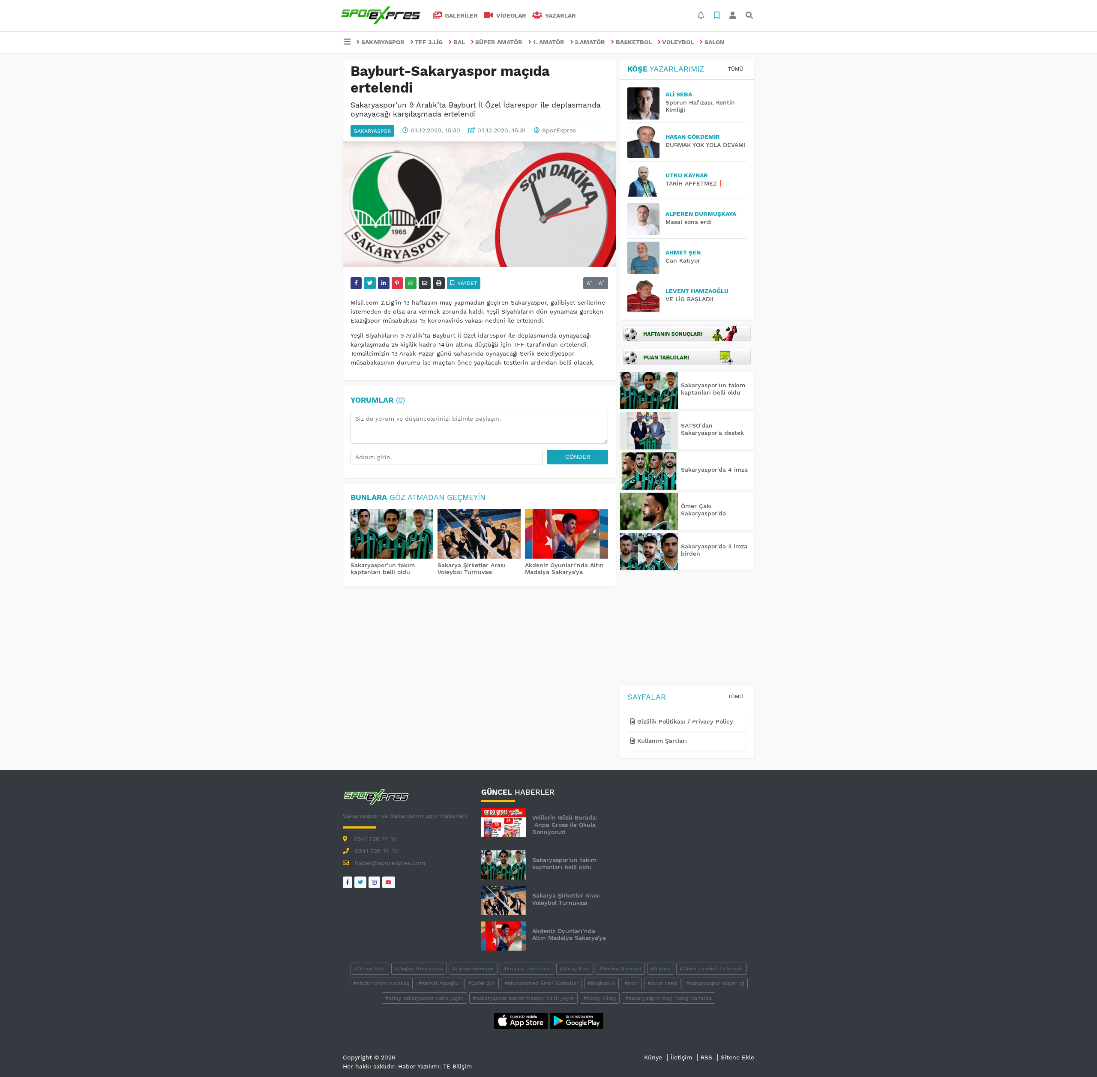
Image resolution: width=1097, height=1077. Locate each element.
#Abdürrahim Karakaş (381, 983)
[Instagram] (374, 882)
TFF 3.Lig (429, 42)
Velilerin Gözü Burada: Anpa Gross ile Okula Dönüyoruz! (564, 824)
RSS (706, 1057)
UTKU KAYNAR (686, 175)
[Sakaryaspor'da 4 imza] (649, 471)
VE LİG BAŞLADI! (689, 299)
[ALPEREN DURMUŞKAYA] (646, 219)
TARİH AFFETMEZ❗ (694, 183)
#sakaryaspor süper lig (715, 983)
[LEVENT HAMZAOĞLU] (646, 296)
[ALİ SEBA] (646, 103)
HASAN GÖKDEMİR (692, 136)
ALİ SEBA (678, 94)
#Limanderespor (473, 969)
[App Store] (522, 1020)
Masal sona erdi (688, 221)
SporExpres (559, 130)
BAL (459, 42)
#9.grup (660, 969)
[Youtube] (388, 882)
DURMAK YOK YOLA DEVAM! (705, 144)
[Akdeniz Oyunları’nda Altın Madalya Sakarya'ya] (566, 534)
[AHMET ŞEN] (646, 258)
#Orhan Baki (370, 969)
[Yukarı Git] (1074, 1055)
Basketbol (634, 42)
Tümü (735, 69)
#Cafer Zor (481, 983)
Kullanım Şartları (661, 740)
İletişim (681, 1057)
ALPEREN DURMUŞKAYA (700, 213)
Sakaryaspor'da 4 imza (714, 469)
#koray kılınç (599, 998)
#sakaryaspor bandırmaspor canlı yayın (523, 998)
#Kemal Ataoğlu (438, 983)
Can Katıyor (682, 260)
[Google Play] (576, 1020)
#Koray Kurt (575, 969)
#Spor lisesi (662, 983)
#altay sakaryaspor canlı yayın (424, 998)
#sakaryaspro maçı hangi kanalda (668, 998)
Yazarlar (559, 15)
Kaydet (466, 283)
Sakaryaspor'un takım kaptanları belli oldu (383, 569)
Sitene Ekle (737, 1057)
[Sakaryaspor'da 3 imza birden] (649, 551)
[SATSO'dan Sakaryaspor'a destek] (649, 430)
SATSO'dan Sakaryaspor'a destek (712, 429)
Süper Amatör (498, 42)
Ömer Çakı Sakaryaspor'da (703, 510)
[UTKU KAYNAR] (646, 181)
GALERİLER (460, 15)
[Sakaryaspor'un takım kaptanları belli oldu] (392, 534)
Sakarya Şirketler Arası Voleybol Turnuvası (471, 569)
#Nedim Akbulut (620, 969)
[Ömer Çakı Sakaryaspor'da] (649, 511)
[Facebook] (347, 882)
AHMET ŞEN (683, 252)
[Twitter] (360, 882)
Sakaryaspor (383, 42)
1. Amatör (548, 42)
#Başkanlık (601, 983)
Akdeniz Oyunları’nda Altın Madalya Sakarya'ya (564, 569)
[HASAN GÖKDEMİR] (646, 142)
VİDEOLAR (510, 15)
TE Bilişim (457, 1066)
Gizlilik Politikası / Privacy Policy (684, 721)
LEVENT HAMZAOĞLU (696, 290)
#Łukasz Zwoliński (527, 969)
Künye (653, 1057)
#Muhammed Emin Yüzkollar (541, 983)
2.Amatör (590, 42)
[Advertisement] (687, 629)
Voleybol (678, 42)
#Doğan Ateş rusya (419, 969)
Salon (714, 42)
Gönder (577, 456)
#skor (631, 983)
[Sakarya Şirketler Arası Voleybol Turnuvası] (479, 534)
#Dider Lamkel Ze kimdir (711, 969)
